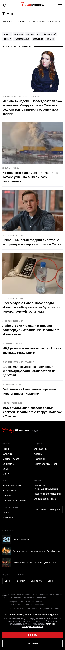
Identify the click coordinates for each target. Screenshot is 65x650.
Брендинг (7, 517)
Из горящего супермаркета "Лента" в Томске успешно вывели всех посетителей (30, 177)
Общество (8, 463)
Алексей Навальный (46, 34)
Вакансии (39, 458)
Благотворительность (46, 463)
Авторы (38, 453)
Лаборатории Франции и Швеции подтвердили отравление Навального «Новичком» (30, 330)
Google (51, 580)
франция (18, 34)
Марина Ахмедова (31, 96)
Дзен (7, 580)
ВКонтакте (36, 580)
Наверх (35, 431)
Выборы (30, 34)
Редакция (29, 362)
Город (5, 448)
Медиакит (8, 495)
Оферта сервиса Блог (45, 498)
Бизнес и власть (11, 458)
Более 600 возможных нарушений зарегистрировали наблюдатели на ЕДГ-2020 (28, 371)
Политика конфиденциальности (46, 487)
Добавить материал (50, 509)
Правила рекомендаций (47, 493)
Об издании (40, 448)
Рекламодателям (11, 485)
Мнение (7, 34)
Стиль (5, 468)
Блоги (5, 473)
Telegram (20, 580)
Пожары (50, 39)
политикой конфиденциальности (39, 625)
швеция (7, 39)
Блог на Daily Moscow (14, 500)
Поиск (5, 512)
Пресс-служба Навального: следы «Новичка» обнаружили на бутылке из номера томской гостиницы (31, 307)
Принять (32, 634)
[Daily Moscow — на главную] (15, 431)
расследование (22, 39)
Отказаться (32, 643)
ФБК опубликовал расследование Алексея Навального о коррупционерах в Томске (32, 412)
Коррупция (38, 39)
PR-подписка (9, 490)
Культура (7, 453)
